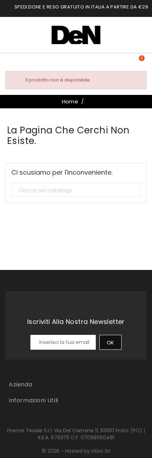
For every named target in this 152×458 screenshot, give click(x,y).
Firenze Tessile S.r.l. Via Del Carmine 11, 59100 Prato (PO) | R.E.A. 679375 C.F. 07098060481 (76, 434)
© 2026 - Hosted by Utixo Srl (76, 450)
